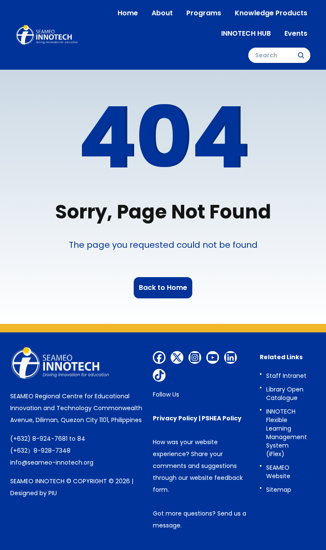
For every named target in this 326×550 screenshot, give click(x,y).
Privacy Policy (175, 418)
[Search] (301, 55)
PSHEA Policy (222, 418)
